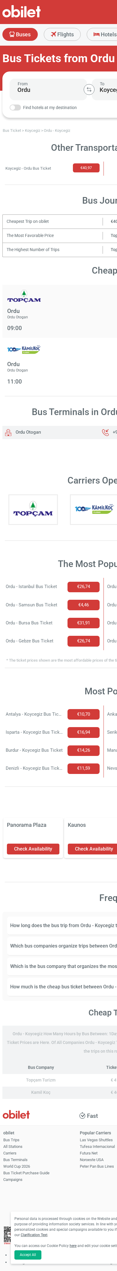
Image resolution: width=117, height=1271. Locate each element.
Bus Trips (11, 1140)
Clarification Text (34, 1235)
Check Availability (33, 849)
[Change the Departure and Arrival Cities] (89, 89)
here (73, 1246)
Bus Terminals (15, 1159)
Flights (65, 34)
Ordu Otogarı (27, 432)
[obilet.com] (36, 17)
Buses (23, 34)
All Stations (12, 1146)
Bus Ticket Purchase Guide (26, 1173)
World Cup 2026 (16, 1166)
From (23, 83)
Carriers (9, 1153)
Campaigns (12, 1179)
